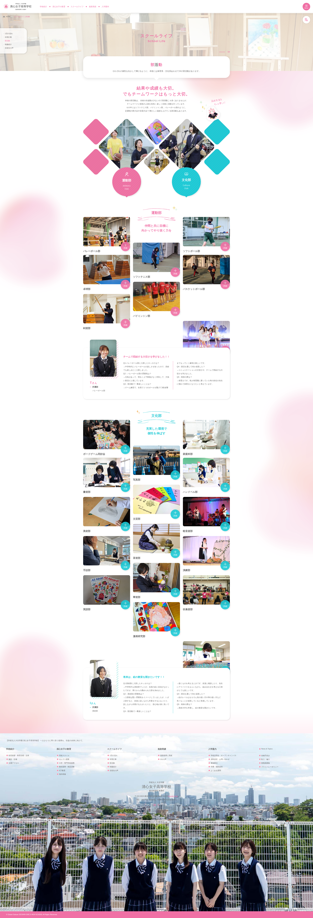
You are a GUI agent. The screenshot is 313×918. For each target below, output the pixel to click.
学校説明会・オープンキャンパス (223, 755)
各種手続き (265, 756)
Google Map (173, 796)
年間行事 (8, 37)
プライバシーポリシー (269, 767)
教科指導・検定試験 (66, 767)
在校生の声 (9, 48)
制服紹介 (8, 44)
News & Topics (267, 749)
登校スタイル (64, 755)
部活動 (7, 41)
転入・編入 (265, 759)
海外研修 (62, 774)
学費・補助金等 (217, 767)
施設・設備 (13, 759)
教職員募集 (265, 763)
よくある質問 (216, 770)
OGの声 (163, 759)
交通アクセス (14, 763)
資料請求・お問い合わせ (220, 759)
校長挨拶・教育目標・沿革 (19, 755)
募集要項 (214, 763)
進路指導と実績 (166, 755)
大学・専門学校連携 (66, 763)
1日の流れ (9, 33)
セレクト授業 (64, 759)
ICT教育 (62, 770)
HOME (8, 16)
